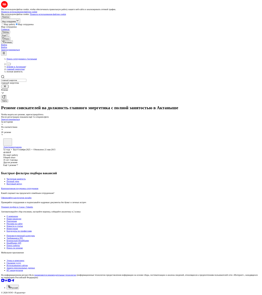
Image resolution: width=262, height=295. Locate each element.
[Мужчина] (7, 142)
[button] (4, 45)
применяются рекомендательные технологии (55, 275)
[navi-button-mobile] (4, 53)
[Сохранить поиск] (4, 97)
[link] (5, 38)
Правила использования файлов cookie (48, 14)
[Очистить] (5, 86)
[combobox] (13, 80)
